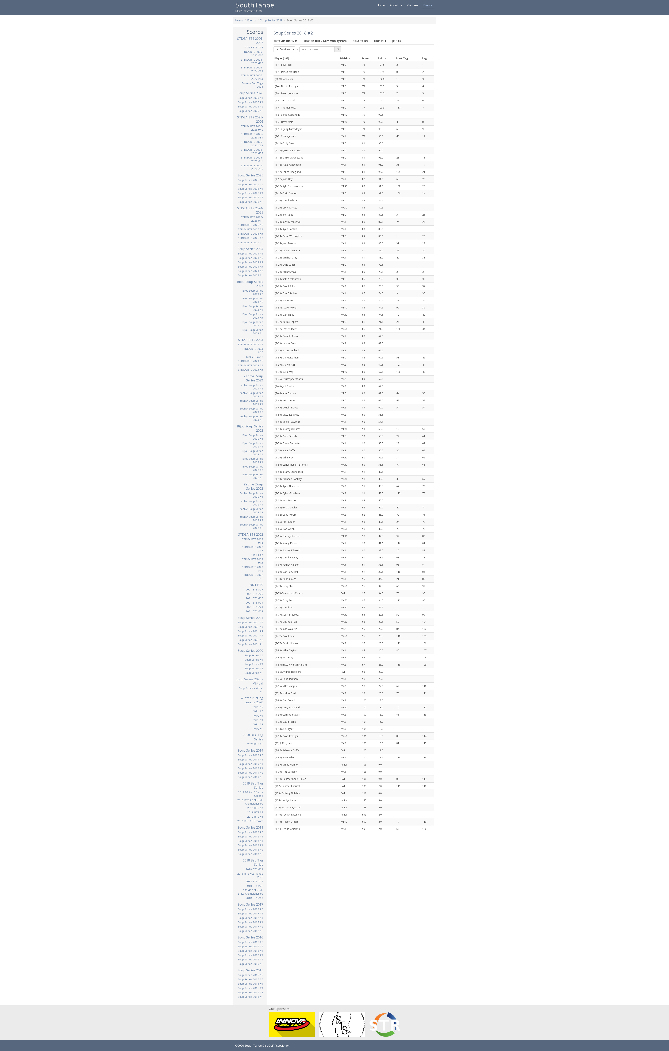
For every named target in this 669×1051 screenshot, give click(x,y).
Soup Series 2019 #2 (250, 772)
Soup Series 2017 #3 (250, 922)
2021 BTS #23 (254, 607)
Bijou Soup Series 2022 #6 (252, 436)
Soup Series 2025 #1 (250, 201)
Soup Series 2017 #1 (250, 931)
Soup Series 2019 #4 (250, 764)
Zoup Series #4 (254, 659)
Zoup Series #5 (254, 655)
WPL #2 (258, 724)
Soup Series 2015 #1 (250, 996)
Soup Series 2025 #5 (250, 184)
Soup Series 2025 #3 (250, 193)
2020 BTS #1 (255, 744)
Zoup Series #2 (254, 668)
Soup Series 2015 (250, 970)
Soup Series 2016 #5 (250, 946)
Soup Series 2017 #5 (250, 913)
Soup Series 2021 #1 (250, 644)
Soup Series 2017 (250, 904)
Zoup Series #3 (254, 664)
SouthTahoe (254, 5)
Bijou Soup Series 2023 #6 (252, 292)
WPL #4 (258, 715)
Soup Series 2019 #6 (250, 755)
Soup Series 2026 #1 (250, 111)
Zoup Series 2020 (250, 650)
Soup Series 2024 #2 (250, 271)
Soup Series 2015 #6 (250, 975)
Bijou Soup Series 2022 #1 (252, 476)
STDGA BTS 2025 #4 (250, 229)
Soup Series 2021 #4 (250, 631)
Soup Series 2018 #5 (250, 836)
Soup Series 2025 (250, 175)
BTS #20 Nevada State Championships (250, 891)
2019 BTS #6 (255, 816)
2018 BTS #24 (254, 869)
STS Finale (257, 555)
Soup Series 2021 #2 (250, 640)
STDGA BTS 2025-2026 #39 (252, 135)
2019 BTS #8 (255, 808)
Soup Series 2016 (250, 937)
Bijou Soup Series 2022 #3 (252, 460)
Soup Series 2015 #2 (250, 992)
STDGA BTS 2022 (250, 534)
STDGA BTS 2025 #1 (250, 242)
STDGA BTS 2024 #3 (250, 344)
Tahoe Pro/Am (254, 356)
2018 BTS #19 (254, 898)
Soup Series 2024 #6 (250, 253)
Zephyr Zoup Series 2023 (253, 378)
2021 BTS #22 (254, 611)
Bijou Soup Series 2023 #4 (252, 307)
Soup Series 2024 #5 (250, 258)
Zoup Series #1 (254, 672)
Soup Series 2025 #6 (250, 180)
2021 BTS (256, 585)
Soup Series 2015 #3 (250, 988)
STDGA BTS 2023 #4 (250, 365)
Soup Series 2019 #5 (250, 759)
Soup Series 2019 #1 (250, 777)
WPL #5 (258, 711)
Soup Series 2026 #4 (250, 97)
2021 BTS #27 (254, 589)
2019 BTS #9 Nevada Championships (250, 801)
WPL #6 (258, 707)
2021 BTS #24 (254, 602)
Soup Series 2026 (250, 93)
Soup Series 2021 (250, 618)
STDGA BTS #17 (253, 47)
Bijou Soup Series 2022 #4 (252, 452)
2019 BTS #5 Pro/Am (250, 821)
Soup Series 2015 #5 (250, 979)
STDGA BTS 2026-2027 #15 (252, 61)
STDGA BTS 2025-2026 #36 (252, 159)
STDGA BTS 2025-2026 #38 (252, 143)
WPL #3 (258, 720)
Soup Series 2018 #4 (250, 841)
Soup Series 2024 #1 (250, 275)
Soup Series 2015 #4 (250, 983)
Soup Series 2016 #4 (250, 950)
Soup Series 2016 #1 (250, 963)
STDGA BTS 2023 (250, 340)
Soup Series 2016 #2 (250, 959)
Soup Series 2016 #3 (250, 955)
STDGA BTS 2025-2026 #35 (252, 167)
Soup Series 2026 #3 (250, 102)
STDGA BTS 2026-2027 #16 (252, 53)
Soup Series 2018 (271, 20)
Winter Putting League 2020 (252, 700)
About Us (396, 5)
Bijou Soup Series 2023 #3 (252, 315)
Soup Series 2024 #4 (250, 262)
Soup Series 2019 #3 (250, 768)
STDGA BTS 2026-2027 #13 (252, 77)
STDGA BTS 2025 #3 (250, 233)
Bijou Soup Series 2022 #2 (252, 468)
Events (427, 5)
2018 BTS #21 (254, 885)
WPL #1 (258, 728)
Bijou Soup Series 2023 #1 (252, 331)
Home (381, 5)
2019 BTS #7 (255, 812)
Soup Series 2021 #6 (250, 622)
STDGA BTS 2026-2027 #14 (252, 69)
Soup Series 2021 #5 (250, 626)
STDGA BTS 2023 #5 (250, 361)
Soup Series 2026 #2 (250, 106)
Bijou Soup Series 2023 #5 (252, 300)
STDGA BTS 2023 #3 (250, 369)
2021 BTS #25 (254, 598)
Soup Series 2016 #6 (250, 942)
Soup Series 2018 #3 (250, 845)
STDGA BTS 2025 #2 (250, 238)
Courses (412, 5)
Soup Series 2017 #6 (250, 909)
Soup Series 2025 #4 (250, 188)
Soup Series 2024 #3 (250, 266)
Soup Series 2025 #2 (250, 197)
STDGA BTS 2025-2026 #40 (252, 127)
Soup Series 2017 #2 (250, 926)
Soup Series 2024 (250, 249)
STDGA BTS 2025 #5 (250, 225)
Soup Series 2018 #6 (250, 832)
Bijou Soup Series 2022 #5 (252, 444)
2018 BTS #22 (254, 881)
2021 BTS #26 (254, 594)
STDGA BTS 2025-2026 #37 (252, 151)
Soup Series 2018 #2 (250, 849)
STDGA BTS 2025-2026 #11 (252, 218)
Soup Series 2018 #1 (250, 854)
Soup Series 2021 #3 (250, 635)
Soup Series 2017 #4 (250, 917)
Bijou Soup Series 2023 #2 (252, 323)
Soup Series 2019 (250, 750)
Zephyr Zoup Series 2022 (253, 486)
